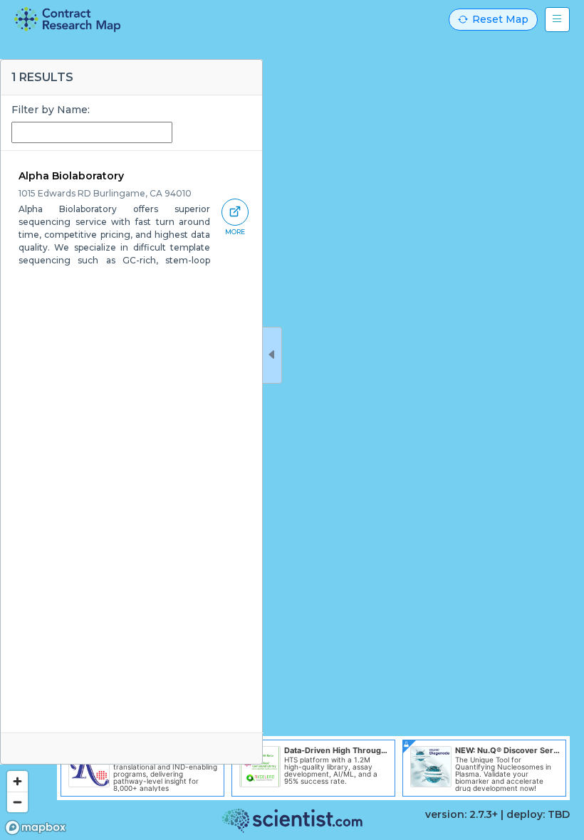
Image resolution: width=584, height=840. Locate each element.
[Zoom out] (17, 802)
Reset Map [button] (500, 19)
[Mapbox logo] (35, 827)
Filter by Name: (50, 109)
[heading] (67, 19)
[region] (292, 420)
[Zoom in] (17, 781)
